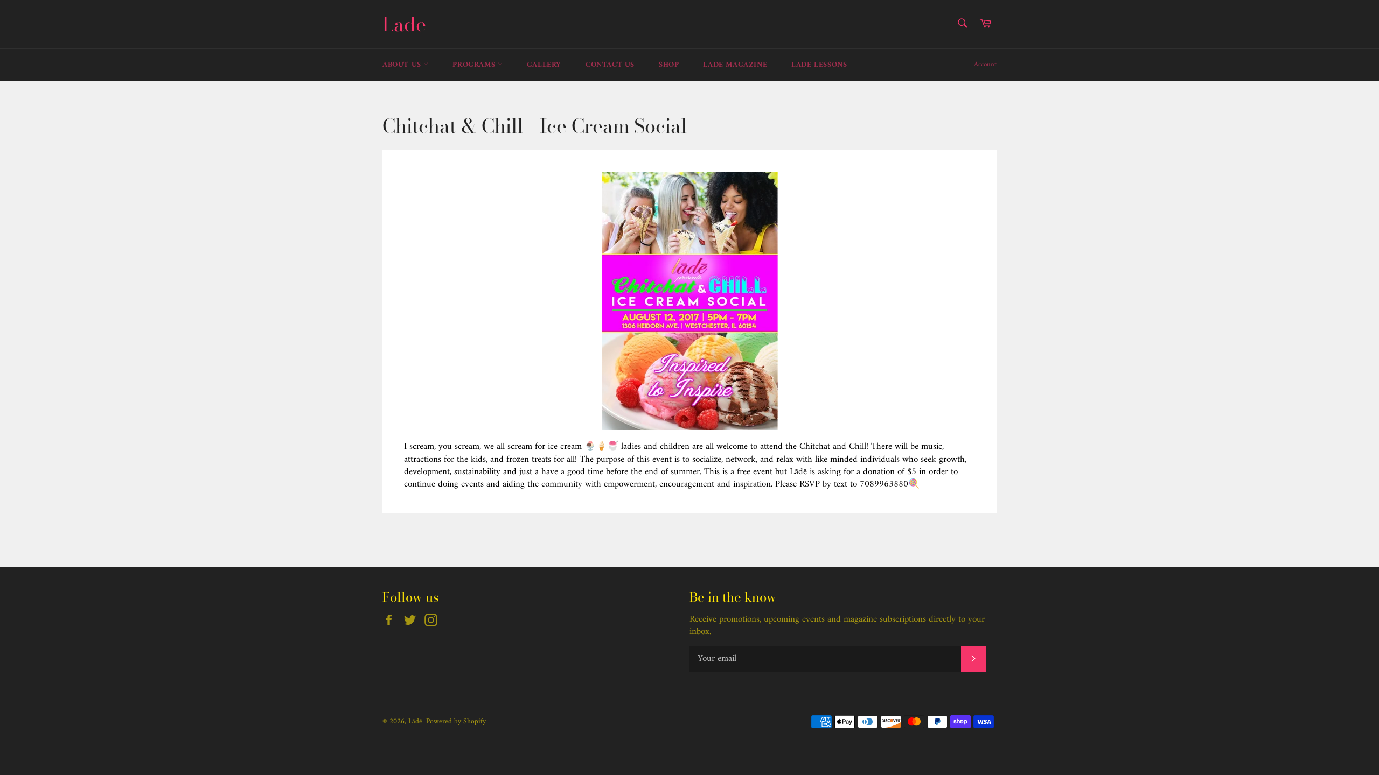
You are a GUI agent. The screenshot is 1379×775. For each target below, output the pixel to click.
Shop (669, 65)
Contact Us (610, 65)
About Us (402, 65)
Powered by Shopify (456, 721)
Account (985, 64)
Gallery (544, 65)
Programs (474, 65)
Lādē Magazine (735, 65)
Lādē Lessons (819, 65)
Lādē (404, 24)
